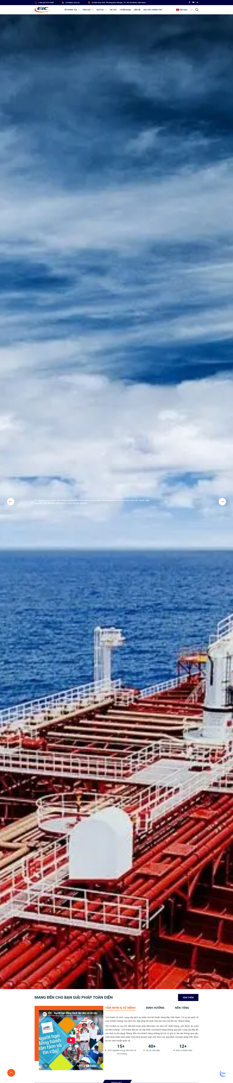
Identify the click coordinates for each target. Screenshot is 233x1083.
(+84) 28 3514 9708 (46, 2)
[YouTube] (193, 2)
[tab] (120, 1007)
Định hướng (155, 1007)
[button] (192, 10)
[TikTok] (197, 2)
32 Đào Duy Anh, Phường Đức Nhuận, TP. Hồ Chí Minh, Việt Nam (119, 2)
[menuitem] (72, 9)
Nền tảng (182, 1007)
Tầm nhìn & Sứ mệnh (120, 1007)
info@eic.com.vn (73, 2)
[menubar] (113, 9)
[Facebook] (189, 2)
